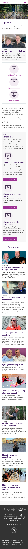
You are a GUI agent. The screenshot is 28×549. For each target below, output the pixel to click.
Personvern (5, 544)
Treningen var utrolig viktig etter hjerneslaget (13, 391)
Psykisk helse (14, 100)
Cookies (19, 544)
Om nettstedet (13, 544)
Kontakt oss (14, 540)
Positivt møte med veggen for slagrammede (13, 424)
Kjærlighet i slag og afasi (12, 364)
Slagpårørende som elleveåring (10, 456)
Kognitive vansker (14, 88)
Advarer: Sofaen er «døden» (13, 51)
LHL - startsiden (6, 540)
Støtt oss (20, 540)
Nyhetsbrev (11, 542)
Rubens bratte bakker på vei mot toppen (13, 298)
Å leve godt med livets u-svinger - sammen (12, 268)
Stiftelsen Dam (17, 524)
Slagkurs (5, 2)
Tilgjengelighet (19, 542)
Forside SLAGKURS (7, 509)
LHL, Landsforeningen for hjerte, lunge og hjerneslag (14, 517)
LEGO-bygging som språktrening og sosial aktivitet (11, 487)
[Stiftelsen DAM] (14, 532)
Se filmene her (10, 179)
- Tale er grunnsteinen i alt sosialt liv (13, 333)
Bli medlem (5, 542)
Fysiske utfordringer (14, 75)
